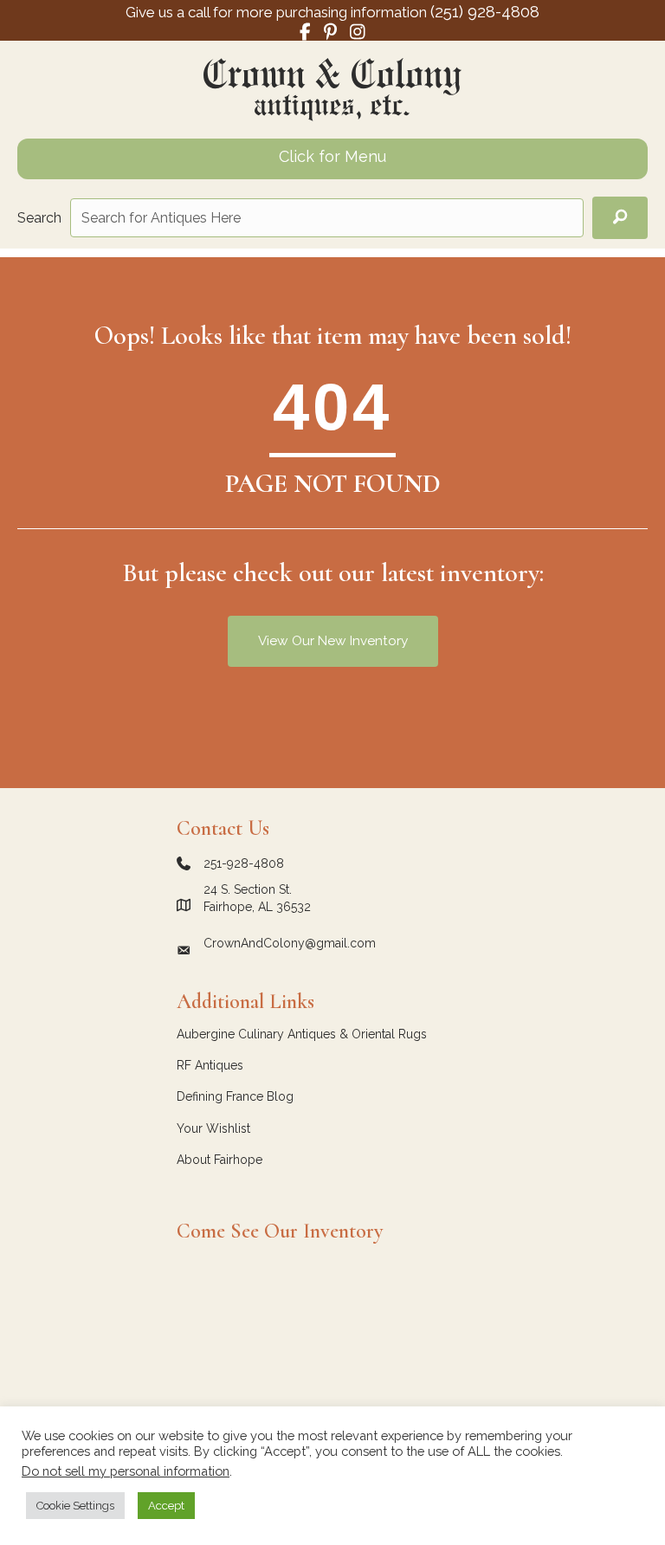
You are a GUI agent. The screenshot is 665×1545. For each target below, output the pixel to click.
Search (39, 218)
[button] (620, 218)
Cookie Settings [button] (75, 1505)
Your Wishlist (213, 1128)
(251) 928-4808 (484, 11)
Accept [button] (166, 1505)
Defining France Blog (235, 1096)
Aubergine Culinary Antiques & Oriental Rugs (302, 1034)
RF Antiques (210, 1065)
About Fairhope (219, 1160)
